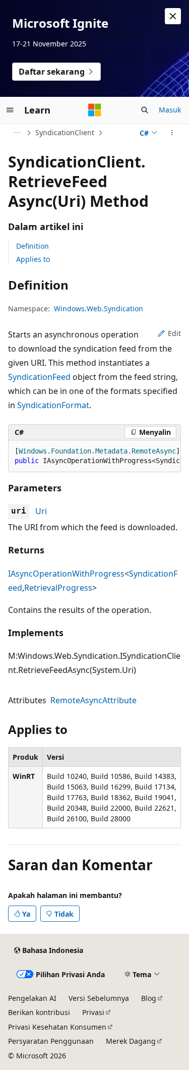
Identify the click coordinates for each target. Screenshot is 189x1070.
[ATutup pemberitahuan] (173, 16)
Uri (41, 511)
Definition (32, 246)
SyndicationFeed (39, 376)
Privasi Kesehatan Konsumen (57, 1027)
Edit (174, 333)
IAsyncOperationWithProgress (66, 573)
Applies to (33, 259)
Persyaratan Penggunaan (51, 1041)
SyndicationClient (64, 132)
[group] (94, 456)
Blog (148, 998)
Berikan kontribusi (39, 1012)
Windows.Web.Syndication (98, 308)
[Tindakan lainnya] (172, 133)
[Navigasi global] (10, 110)
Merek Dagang (131, 1041)
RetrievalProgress (58, 587)
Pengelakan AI (32, 998)
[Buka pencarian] (145, 110)
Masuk (170, 110)
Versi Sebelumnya (99, 998)
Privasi (93, 1012)
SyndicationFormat (53, 405)
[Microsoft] (94, 110)
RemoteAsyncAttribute (93, 700)
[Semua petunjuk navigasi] (17, 133)
